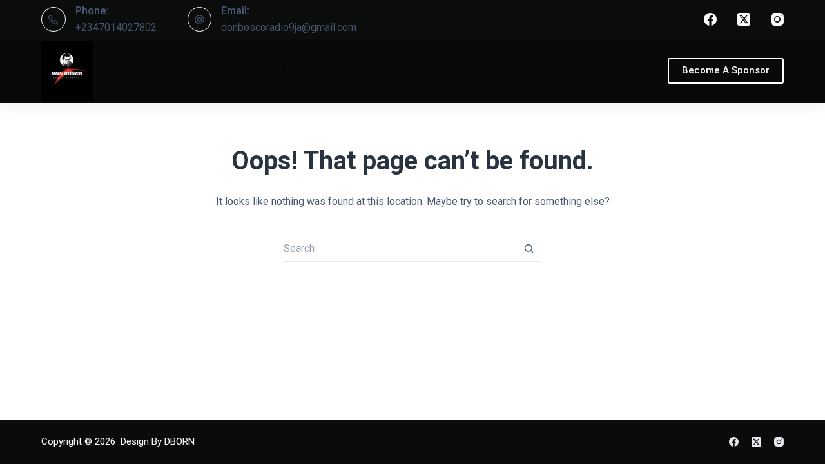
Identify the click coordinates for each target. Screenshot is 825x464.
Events (348, 70)
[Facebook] (710, 19)
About (215, 70)
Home (474, 70)
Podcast (537, 70)
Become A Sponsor (726, 70)
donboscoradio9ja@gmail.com (288, 27)
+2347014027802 (116, 27)
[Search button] (528, 249)
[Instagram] (777, 19)
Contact (281, 70)
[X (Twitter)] (743, 19)
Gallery (413, 70)
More (599, 70)
